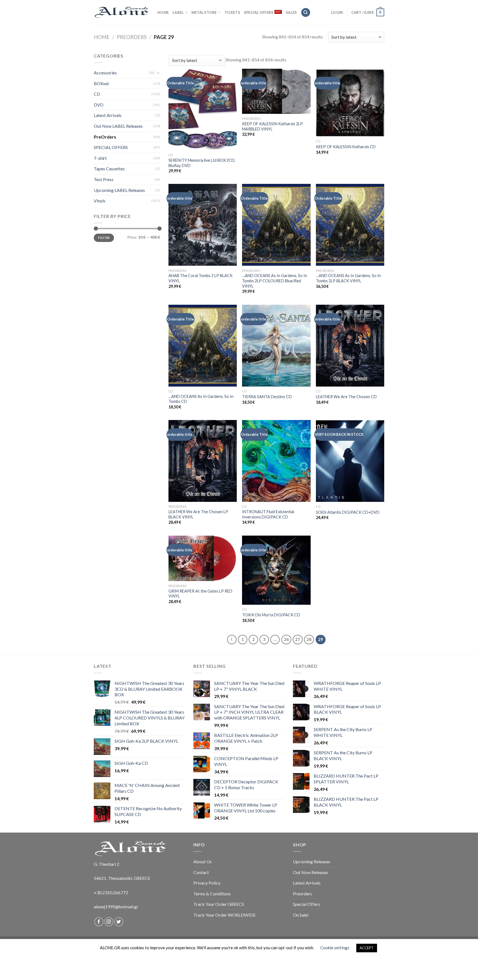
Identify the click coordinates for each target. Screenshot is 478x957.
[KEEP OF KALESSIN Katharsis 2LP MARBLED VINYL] (276, 91)
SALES (291, 12)
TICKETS (232, 12)
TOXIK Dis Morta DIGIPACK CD (271, 614)
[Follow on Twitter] (118, 921)
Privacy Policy (206, 882)
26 (286, 639)
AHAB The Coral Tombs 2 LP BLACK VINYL (200, 278)
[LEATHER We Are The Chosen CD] (350, 346)
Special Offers (306, 904)
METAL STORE (204, 12)
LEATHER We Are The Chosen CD (346, 396)
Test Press (103, 179)
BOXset (101, 83)
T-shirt (100, 158)
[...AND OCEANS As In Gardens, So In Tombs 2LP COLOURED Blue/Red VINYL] (276, 225)
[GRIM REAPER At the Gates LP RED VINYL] (202, 558)
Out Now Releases (310, 872)
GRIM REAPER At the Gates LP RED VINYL (200, 594)
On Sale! (301, 914)
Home (102, 37)
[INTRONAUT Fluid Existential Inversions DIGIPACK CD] (276, 461)
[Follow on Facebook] (98, 921)
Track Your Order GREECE (218, 904)
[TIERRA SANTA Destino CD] (276, 346)
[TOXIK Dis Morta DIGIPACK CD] (276, 570)
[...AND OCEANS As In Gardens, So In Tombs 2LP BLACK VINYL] (350, 225)
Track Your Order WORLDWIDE (224, 914)
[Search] (305, 12)
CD (97, 94)
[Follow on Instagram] (108, 921)
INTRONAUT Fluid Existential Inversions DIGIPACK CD (268, 514)
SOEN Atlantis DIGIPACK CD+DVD (348, 512)
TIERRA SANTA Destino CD (267, 396)
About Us (202, 861)
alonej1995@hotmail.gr (116, 906)
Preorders (302, 893)
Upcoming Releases (311, 861)
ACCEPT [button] (367, 948)
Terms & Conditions (212, 893)
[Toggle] (158, 72)
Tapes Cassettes (109, 168)
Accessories (105, 72)
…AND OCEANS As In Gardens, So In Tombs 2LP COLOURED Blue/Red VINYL (274, 280)
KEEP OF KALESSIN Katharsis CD (346, 146)
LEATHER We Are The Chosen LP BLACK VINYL (198, 514)
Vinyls (99, 200)
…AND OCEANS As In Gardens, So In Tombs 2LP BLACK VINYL (348, 278)
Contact (201, 872)
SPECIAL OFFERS (259, 12)
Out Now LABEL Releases (118, 126)
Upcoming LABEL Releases (119, 190)
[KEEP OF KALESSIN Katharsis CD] (350, 103)
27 (297, 639)
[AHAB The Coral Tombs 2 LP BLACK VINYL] (202, 225)
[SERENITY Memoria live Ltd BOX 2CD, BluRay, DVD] (202, 109)
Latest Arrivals (107, 115)
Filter (104, 238)
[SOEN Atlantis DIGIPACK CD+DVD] (350, 461)
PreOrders (132, 37)
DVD (98, 104)
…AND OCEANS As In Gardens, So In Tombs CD (200, 399)
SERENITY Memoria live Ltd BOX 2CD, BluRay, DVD (201, 163)
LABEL (178, 12)
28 (308, 639)
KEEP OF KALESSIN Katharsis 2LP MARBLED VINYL (272, 126)
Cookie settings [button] (334, 947)
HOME (163, 12)
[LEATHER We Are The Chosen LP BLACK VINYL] (202, 461)
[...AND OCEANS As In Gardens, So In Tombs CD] (202, 346)
